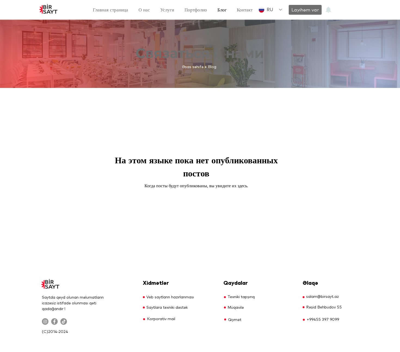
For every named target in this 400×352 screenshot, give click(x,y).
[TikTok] (63, 321)
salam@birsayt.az (322, 296)
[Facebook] (54, 321)
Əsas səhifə (193, 66)
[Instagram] (45, 321)
